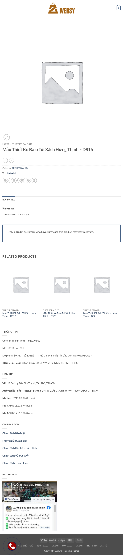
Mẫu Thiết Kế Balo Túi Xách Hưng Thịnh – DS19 (19, 315)
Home (5, 144)
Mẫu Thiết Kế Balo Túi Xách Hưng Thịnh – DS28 (60, 315)
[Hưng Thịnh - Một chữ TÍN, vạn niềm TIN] (61, 8)
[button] (4, 8)
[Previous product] (11, 160)
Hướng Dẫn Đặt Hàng (14, 440)
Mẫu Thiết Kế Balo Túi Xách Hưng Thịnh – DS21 (100, 315)
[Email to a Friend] (22, 180)
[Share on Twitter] (17, 180)
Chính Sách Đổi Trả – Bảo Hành (19, 447)
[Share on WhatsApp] (5, 180)
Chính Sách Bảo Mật (13, 433)
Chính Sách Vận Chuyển (15, 455)
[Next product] (5, 160)
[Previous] (2, 293)
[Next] (120, 293)
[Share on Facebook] (11, 180)
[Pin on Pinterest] (28, 180)
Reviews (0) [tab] (8, 199)
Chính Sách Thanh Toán (15, 462)
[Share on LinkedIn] (34, 180)
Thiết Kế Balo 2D (22, 144)
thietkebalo (12, 173)
